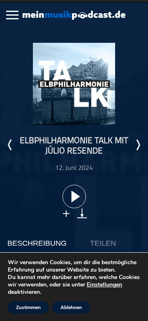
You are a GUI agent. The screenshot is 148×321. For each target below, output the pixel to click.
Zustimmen (28, 307)
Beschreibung (37, 243)
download (82, 213)
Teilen (103, 243)
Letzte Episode (10, 145)
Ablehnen (71, 307)
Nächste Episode (138, 145)
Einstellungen (104, 284)
